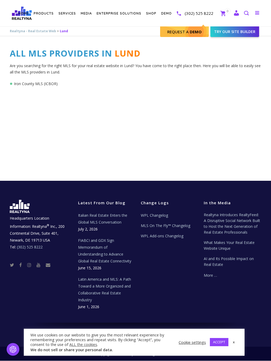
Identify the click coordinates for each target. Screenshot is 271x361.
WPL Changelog (154, 215)
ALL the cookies (83, 344)
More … (210, 275)
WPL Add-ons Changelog (162, 235)
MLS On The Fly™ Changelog (165, 225)
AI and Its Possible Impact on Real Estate (229, 261)
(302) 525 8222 (199, 13)
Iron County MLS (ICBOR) (36, 83)
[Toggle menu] (256, 13)
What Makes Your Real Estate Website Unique (229, 245)
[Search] (246, 13)
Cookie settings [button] (192, 342)
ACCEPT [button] (219, 342)
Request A (184, 31)
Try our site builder (234, 31)
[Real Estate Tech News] (48, 264)
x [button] (234, 342)
